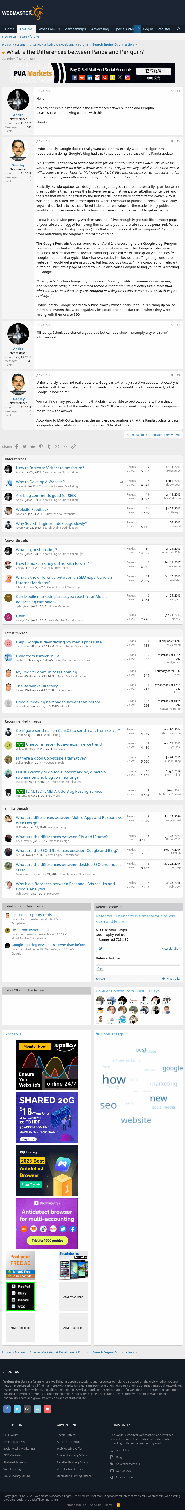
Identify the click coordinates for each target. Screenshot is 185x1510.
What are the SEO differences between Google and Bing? (67, 850)
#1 (178, 91)
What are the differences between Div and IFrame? (62, 836)
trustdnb (21, 782)
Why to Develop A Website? (40, 481)
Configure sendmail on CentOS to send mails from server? (68, 730)
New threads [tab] (34, 906)
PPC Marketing (13, 1455)
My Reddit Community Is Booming (46, 672)
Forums (26, 29)
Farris (19, 676)
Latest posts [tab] (13, 906)
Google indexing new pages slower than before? (59, 702)
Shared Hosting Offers (72, 1455)
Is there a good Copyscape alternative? (51, 758)
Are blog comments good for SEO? (46, 495)
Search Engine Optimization (60, 472)
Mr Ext (20, 855)
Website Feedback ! (33, 509)
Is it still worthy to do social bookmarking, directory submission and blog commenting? (61, 774)
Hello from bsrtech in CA (38, 656)
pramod (21, 486)
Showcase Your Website (60, 514)
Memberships (75, 29)
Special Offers (125, 29)
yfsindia (176, 747)
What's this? (172, 978)
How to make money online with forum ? (52, 563)
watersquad (173, 820)
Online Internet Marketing (61, 486)
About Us (122, 1450)
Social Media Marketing (72, 676)
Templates (18, 923)
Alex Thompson (171, 733)
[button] (59, 29)
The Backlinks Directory (37, 685)
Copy (100, 968)
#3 (178, 325)
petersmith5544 (171, 552)
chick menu (23, 646)
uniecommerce (25, 748)
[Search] (178, 29)
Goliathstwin (24, 841)
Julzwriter (22, 587)
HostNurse (174, 471)
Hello (20, 615)
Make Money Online (56, 568)
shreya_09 (22, 620)
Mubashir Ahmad (170, 794)
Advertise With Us (128, 1464)
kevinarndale (172, 775)
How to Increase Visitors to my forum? (50, 467)
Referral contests (109, 906)
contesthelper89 (170, 709)
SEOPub (176, 853)
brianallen (22, 706)
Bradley (18, 165)
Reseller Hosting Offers (72, 1462)
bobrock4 (22, 893)
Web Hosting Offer (69, 1448)
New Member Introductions (65, 620)
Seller (19, 762)
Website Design (57, 827)
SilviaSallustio (172, 498)
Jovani (19, 528)
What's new (47, 29)
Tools (102, 978)
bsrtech (20, 660)
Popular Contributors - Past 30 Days (128, 991)
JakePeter (175, 580)
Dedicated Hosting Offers (74, 1476)
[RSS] (118, 1505)
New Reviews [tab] (35, 990)
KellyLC (176, 619)
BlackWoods (173, 485)
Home (9, 29)
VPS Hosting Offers (70, 1469)
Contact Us (123, 1471)
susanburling (172, 761)
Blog (119, 1457)
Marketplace (124, 1477)
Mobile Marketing (59, 606)
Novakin (21, 514)
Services (59, 748)
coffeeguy (174, 512)
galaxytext (22, 606)
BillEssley (22, 827)
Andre (9, 59)
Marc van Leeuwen (28, 874)
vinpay (20, 568)
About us (95, 1505)
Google (65, 706)
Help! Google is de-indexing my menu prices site (59, 642)
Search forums (29, 36)
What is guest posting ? (36, 549)
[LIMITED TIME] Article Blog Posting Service (64, 791)
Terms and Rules (75, 1505)
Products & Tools (53, 762)
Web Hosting (52, 735)
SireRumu (175, 566)
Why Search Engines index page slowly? (51, 523)
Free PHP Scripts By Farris (32, 914)
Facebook (53, 893)
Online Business (14, 1442)
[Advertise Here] (73, 1296)
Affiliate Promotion (69, 1442)
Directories (65, 690)
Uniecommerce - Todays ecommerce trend (64, 744)
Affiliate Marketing (15, 1462)
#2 (178, 141)
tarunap (176, 867)
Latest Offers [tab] (13, 990)
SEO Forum (10, 1435)
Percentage (23, 796)
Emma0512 (173, 839)
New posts (9, 36)
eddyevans (174, 662)
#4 (178, 375)
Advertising (100, 29)
